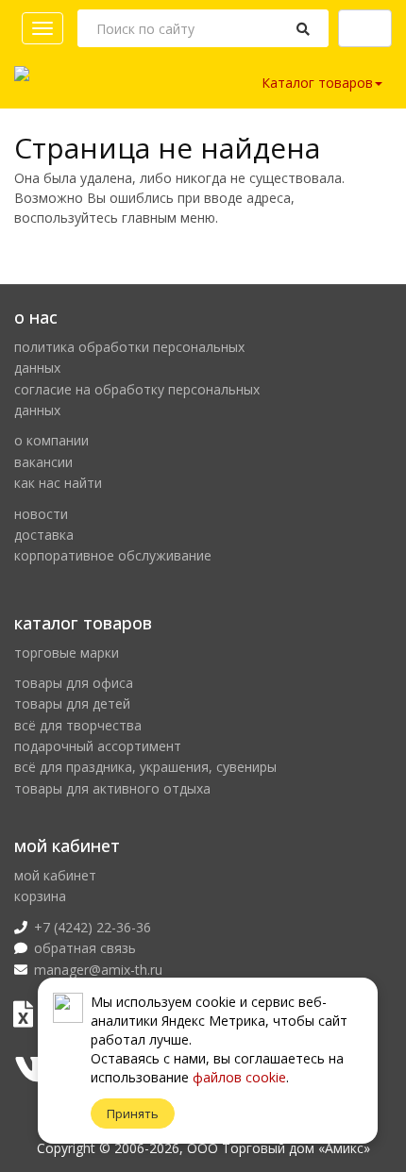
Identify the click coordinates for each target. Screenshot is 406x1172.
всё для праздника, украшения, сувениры (145, 767)
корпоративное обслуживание (112, 555)
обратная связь (85, 948)
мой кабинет (55, 875)
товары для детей (72, 703)
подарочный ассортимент (97, 746)
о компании (51, 440)
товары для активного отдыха (112, 788)
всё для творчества (78, 725)
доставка (44, 535)
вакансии (43, 462)
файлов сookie (239, 1077)
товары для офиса (73, 683)
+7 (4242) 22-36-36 (92, 927)
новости (41, 514)
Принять (133, 1113)
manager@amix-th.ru (98, 970)
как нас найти (58, 483)
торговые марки (66, 652)
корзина (40, 896)
